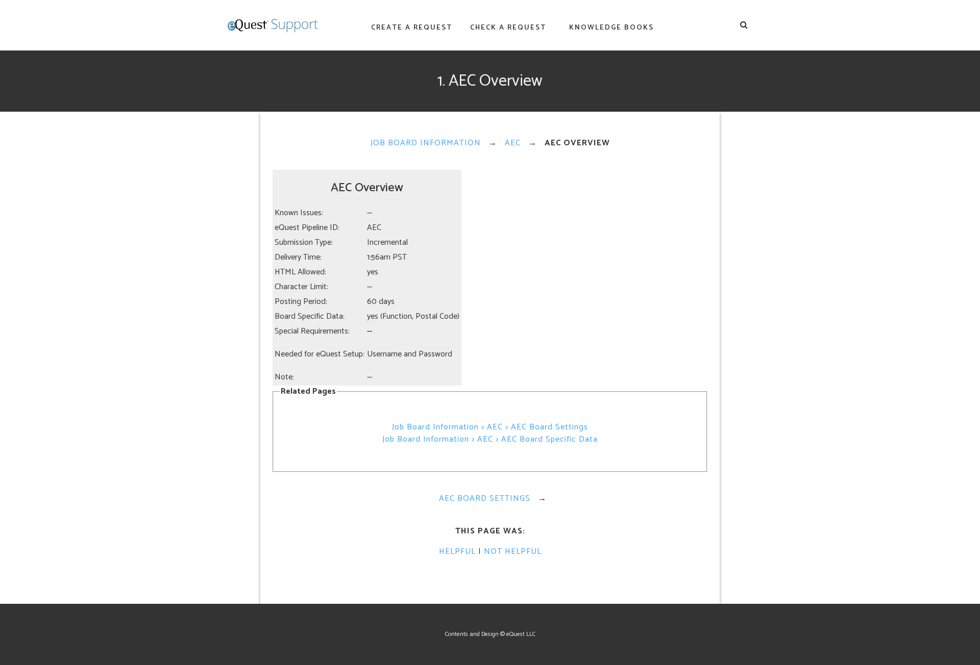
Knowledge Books (611, 28)
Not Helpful (513, 551)
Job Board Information (426, 143)
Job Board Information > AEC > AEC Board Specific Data (490, 439)
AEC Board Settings (484, 498)
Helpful (457, 551)
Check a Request (508, 28)
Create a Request (411, 28)
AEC (513, 143)
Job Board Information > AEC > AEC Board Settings (490, 427)
